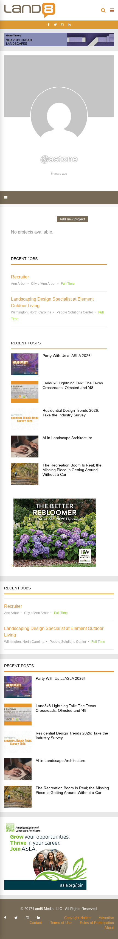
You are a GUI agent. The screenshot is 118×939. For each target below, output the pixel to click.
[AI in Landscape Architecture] (24, 456)
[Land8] (29, 17)
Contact (36, 923)
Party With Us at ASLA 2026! (67, 355)
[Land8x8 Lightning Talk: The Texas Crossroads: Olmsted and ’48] (24, 401)
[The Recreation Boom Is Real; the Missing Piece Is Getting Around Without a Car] (24, 483)
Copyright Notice (77, 918)
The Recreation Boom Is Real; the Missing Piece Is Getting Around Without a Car (72, 470)
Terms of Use (61, 923)
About (109, 928)
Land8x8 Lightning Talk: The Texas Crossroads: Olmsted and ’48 (73, 385)
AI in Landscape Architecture (67, 438)
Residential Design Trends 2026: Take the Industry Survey (71, 412)
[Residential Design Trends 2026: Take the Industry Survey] (24, 428)
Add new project (72, 219)
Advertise (106, 918)
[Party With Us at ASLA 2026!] (24, 373)
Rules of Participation (97, 923)
